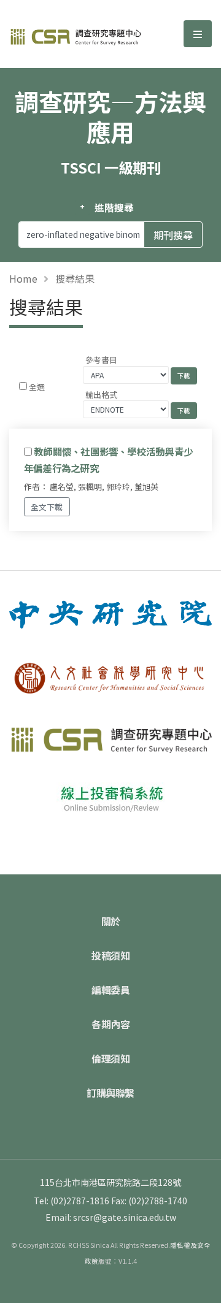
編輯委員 (110, 989)
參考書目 (101, 359)
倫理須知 (110, 1058)
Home (23, 278)
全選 (37, 386)
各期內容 (110, 1024)
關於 (110, 921)
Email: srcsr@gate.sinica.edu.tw (110, 1217)
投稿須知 (110, 955)
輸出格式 (101, 394)
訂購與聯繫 (110, 1092)
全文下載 (47, 507)
